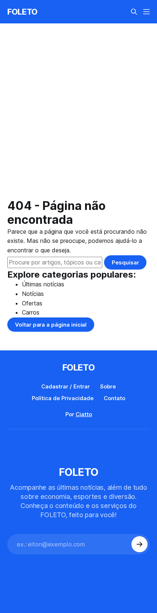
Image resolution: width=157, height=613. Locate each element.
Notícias (33, 293)
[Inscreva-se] (139, 544)
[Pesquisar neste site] (134, 12)
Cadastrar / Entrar (65, 386)
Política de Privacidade (62, 398)
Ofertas (32, 303)
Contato (114, 398)
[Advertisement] (78, 116)
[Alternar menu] (146, 12)
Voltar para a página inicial (51, 324)
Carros (30, 312)
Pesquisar (125, 262)
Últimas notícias (43, 284)
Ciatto (84, 414)
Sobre (108, 386)
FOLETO (22, 12)
